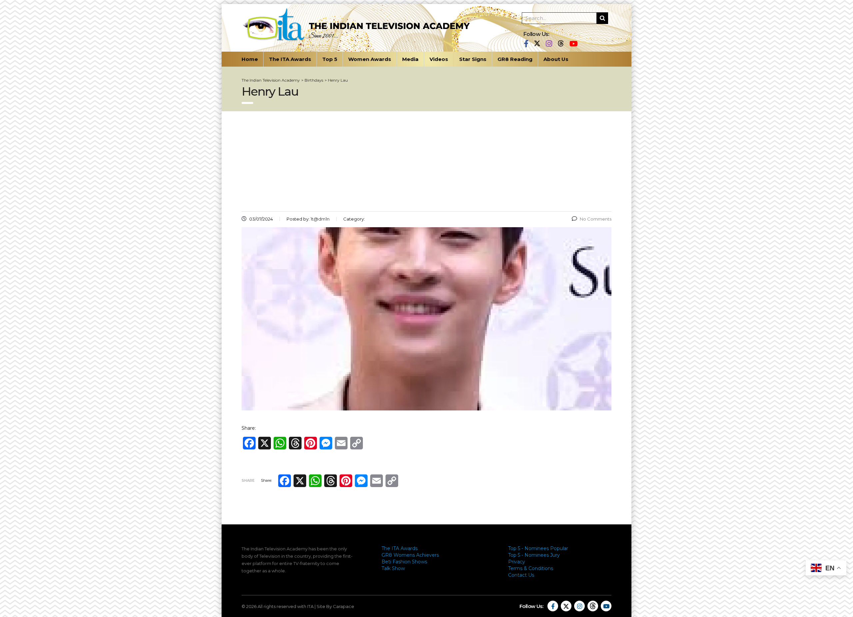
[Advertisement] (426, 161)
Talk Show (393, 568)
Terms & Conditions (530, 568)
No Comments (595, 219)
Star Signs (472, 59)
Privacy (516, 562)
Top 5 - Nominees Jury (534, 555)
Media (410, 59)
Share (248, 480)
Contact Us (521, 575)
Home (250, 59)
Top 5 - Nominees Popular (538, 548)
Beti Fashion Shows (404, 562)
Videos (438, 59)
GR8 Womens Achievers (410, 555)
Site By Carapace (335, 606)
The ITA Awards (290, 59)
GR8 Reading (514, 59)
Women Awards (369, 59)
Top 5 (329, 59)
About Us (555, 59)
